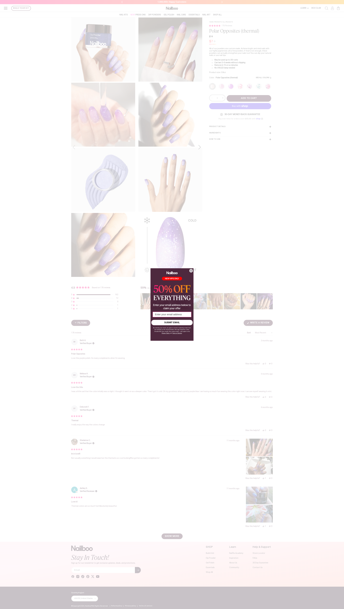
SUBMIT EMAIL (172, 322)
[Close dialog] (191, 270)
